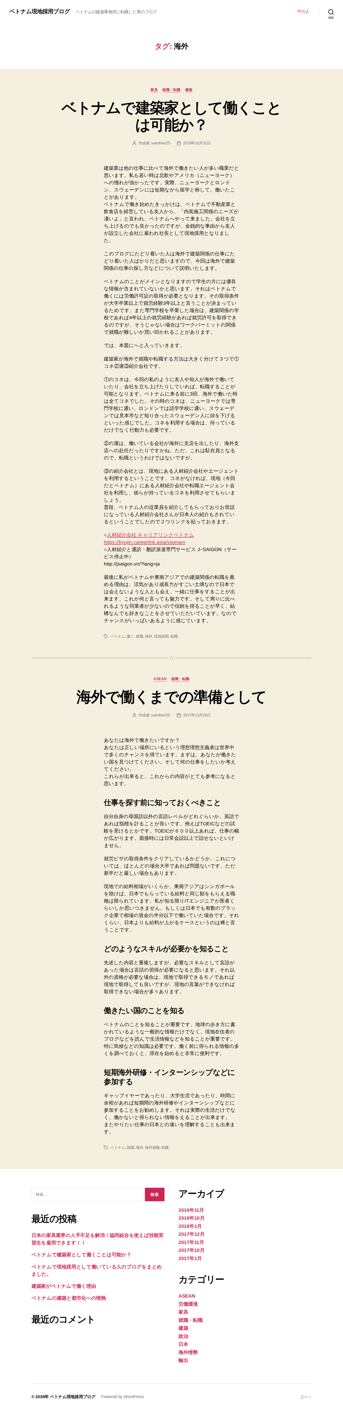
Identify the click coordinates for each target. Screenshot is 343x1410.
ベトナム (117, 636)
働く (130, 636)
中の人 (303, 11)
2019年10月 (191, 1218)
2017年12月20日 (196, 715)
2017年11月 (191, 1242)
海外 (148, 636)
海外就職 (152, 1148)
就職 (139, 636)
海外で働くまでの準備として (171, 696)
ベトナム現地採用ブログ (39, 11)
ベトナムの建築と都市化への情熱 (69, 1298)
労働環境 (188, 1304)
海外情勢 (188, 1352)
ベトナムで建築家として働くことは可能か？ (171, 116)
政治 (183, 1336)
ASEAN (160, 679)
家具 (154, 90)
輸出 (183, 1360)
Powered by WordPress (122, 1396)
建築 (188, 90)
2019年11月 (191, 1210)
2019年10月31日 (196, 143)
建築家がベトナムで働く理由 (64, 1286)
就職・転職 (171, 90)
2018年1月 (190, 1226)
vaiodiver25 (160, 143)
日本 (183, 1344)
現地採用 (161, 636)
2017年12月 (191, 1234)
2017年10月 (191, 1250)
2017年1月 (190, 1258)
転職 (174, 636)
